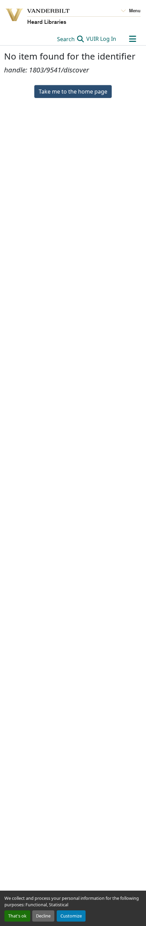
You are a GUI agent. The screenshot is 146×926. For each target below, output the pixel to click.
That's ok (17, 916)
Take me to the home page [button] (73, 91)
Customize (71, 916)
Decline (43, 916)
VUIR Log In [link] (101, 39)
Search (66, 39)
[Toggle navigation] (132, 38)
